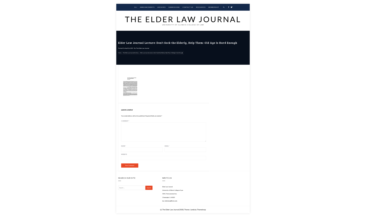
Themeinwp (201, 210)
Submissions (174, 7)
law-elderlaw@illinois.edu (169, 201)
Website (124, 154)
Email (167, 146)
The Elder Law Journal (183, 19)
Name (123, 146)
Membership (213, 7)
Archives (161, 7)
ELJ (135, 7)
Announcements (147, 7)
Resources (201, 7)
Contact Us (188, 7)
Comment (125, 121)
